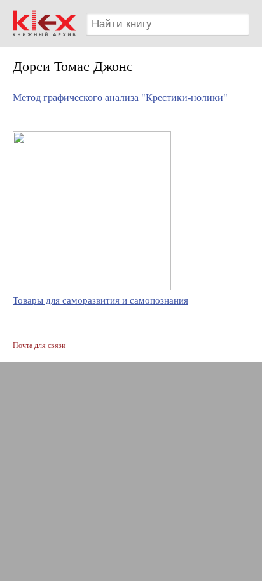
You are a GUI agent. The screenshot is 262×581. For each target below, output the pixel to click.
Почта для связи (39, 345)
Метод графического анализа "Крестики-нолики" (120, 97)
